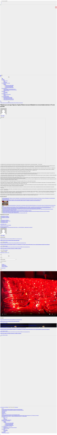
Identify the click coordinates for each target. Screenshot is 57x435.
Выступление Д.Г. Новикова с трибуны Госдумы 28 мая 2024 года (30, 200)
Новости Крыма (9, 102)
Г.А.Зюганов (6, 331)
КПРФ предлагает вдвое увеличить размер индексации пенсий (9, 240)
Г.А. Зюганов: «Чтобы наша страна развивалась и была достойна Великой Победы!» (39, 207)
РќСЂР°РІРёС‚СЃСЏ (3, 224)
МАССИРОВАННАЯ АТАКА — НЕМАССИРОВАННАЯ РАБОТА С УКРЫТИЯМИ (14, 416)
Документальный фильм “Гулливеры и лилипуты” (24, 210)
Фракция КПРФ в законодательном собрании (10, 427)
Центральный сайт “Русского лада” (9, 99)
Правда (5, 95)
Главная (3, 79)
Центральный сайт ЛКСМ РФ (8, 98)
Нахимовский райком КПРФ (9, 87)
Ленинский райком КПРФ (9, 86)
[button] (0, 76)
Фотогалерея (5, 92)
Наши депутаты (4, 88)
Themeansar (16, 407)
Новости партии (2, 238)
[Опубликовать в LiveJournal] (1, 219)
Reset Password (4, 413)
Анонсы (3, 264)
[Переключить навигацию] (1, 75)
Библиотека (3, 93)
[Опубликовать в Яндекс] (4, 222)
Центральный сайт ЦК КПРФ (8, 97)
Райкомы (5, 84)
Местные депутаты (6, 90)
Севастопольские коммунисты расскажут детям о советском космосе (32, 199)
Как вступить (6, 80)
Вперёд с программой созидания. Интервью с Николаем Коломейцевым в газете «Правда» (41, 206)
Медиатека (3, 91)
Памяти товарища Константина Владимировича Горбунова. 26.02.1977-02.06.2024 (37, 211)
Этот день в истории (3, 323)
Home (3, 408)
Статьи (5, 431)
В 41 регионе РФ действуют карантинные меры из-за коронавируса (31, 208)
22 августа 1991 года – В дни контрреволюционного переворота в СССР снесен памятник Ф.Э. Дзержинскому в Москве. (18, 325)
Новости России (14, 102)
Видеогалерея (6, 430)
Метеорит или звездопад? (4, 226)
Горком (5, 83)
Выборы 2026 (2, 327)
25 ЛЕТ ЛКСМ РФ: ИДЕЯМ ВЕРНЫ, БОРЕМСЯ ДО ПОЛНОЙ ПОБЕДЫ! (13, 410)
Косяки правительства (3, 102)
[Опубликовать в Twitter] (4, 221)
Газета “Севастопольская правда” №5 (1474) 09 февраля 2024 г (11, 414)
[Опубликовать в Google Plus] (4, 217)
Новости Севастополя (19, 102)
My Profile (3, 412)
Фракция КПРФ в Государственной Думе (16, 238)
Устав (4, 81)
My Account (3, 411)
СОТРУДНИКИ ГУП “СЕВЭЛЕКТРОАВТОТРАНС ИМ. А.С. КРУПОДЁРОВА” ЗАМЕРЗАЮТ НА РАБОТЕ (16, 227)
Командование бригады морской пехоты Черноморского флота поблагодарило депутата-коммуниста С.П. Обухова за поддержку (20, 415)
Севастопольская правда (7, 94)
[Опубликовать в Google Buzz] (4, 216)
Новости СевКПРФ (5, 266)
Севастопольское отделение (6, 420)
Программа (5, 82)
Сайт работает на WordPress (4, 407)
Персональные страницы (5, 96)
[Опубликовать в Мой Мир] (4, 220)
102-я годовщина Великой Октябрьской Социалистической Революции (12, 409)
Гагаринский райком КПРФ (9, 423)
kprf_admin (2, 115)
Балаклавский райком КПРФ (9, 85)
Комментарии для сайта (4, 252)
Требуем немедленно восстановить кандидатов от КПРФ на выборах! (10, 248)
